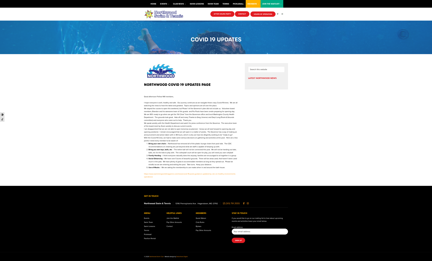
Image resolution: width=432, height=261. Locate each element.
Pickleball (148, 234)
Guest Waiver (201, 218)
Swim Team (148, 222)
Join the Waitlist (172, 218)
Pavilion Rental (150, 238)
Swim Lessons (149, 226)
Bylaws (198, 226)
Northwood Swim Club (156, 256)
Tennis (146, 230)
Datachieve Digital (182, 256)
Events (146, 218)
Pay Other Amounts (174, 222)
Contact (169, 226)
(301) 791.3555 (232, 203)
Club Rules (200, 222)
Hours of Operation (263, 14)
